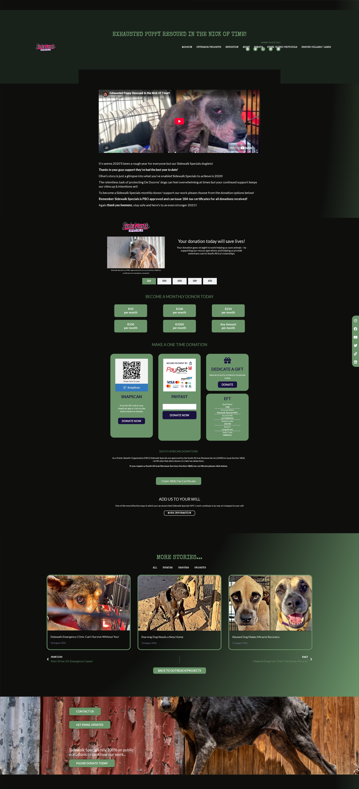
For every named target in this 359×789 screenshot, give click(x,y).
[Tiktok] (355, 353)
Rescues (183, 568)
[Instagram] (355, 320)
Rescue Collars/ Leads (316, 47)
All (155, 568)
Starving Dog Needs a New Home (162, 637)
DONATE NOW (179, 415)
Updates (168, 568)
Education (232, 47)
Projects (200, 568)
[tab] (149, 281)
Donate (258, 47)
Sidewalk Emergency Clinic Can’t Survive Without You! (84, 636)
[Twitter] (355, 345)
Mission (187, 47)
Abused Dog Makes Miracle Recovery (255, 637)
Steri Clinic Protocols (282, 47)
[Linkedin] (355, 361)
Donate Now (131, 421)
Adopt (246, 47)
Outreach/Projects (208, 47)
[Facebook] (355, 328)
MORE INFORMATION (179, 513)
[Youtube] (355, 337)
